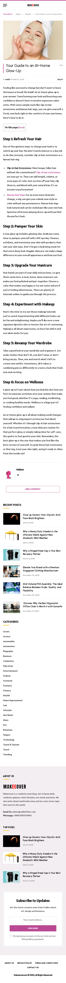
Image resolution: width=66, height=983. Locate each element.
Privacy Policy (28, 939)
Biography (8, 651)
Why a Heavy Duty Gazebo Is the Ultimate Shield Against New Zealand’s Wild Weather (40, 534)
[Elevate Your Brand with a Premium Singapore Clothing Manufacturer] (11, 571)
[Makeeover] (33, 5)
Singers (6, 734)
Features (7, 685)
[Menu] (5, 5)
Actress (6, 636)
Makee (7, 79)
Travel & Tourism (11, 744)
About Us (9, 963)
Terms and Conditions (46, 963)
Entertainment (10, 670)
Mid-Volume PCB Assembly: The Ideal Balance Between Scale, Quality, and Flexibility (42, 587)
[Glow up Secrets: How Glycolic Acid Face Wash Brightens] (11, 519)
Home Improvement (13, 700)
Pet (5, 725)
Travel (6, 749)
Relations (7, 729)
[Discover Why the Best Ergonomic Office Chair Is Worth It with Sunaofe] (11, 607)
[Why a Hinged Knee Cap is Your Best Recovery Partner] (11, 555)
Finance (7, 690)
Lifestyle (7, 710)
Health (60, 79)
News (5, 720)
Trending (7, 754)
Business (7, 656)
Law (5, 705)
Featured (7, 680)
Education (8, 666)
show (21, 127)
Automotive (9, 646)
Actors (6, 631)
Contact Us (33, 967)
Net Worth (8, 715)
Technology (8, 739)
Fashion (7, 675)
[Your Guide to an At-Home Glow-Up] (33, 40)
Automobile (9, 641)
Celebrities (8, 661)
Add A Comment (33, 489)
